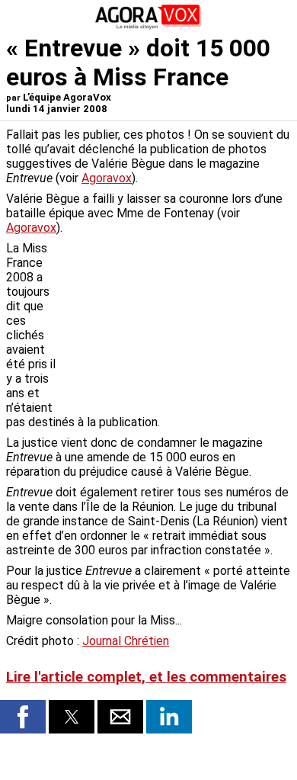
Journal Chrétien (125, 641)
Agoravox (106, 178)
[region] (176, 321)
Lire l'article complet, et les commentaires (146, 677)
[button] (23, 716)
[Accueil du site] (148, 26)
